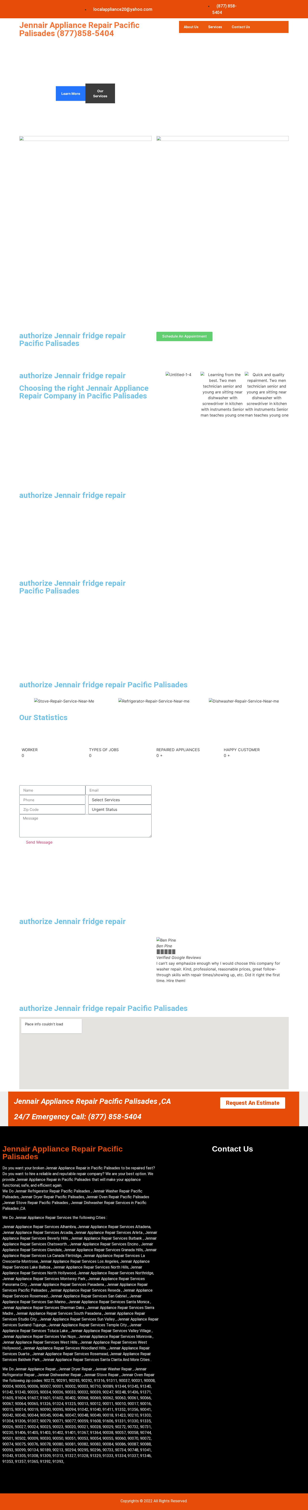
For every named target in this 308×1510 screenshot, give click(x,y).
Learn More (70, 93)
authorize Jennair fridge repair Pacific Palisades (72, 339)
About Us (191, 27)
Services (215, 27)
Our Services (100, 93)
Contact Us (241, 27)
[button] (222, 986)
